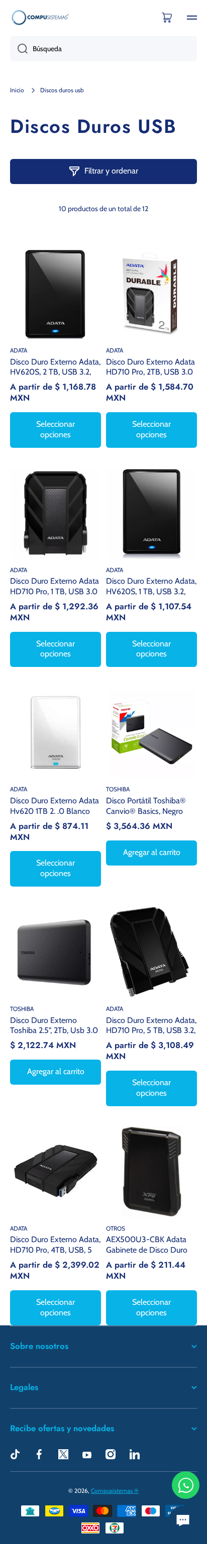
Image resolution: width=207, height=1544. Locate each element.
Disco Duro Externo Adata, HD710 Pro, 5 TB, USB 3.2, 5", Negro (151, 1025)
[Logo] (40, 17)
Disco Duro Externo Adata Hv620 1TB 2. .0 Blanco (54, 805)
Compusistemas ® (115, 1490)
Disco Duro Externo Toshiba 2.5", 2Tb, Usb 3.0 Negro (54, 1025)
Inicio (17, 90)
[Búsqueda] (19, 48)
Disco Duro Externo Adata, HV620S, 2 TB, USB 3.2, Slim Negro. (55, 367)
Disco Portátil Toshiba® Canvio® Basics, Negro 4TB (146, 805)
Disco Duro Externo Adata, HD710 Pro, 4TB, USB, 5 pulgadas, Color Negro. (55, 1244)
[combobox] (103, 48)
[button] (167, 18)
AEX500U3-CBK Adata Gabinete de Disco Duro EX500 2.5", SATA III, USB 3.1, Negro (149, 1244)
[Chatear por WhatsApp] (185, 1485)
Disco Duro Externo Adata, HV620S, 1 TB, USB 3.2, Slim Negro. (151, 586)
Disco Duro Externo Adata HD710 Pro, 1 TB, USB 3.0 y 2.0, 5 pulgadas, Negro (54, 586)
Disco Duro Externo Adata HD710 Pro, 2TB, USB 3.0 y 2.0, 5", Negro (150, 367)
